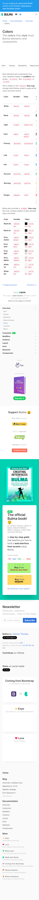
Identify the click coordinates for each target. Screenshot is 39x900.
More (5, 833)
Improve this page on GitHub (19, 301)
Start (4, 65)
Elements (6, 825)
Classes (12, 65)
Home (4, 21)
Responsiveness (8, 320)
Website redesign (9, 789)
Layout (5, 818)
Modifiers (6, 811)
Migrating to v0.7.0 (9, 786)
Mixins (5, 329)
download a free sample (19, 589)
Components (7, 828)
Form (4, 822)
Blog (4, 779)
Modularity (22, 65)
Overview (29, 21)
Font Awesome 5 (9, 793)
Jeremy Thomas (20, 634)
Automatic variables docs (12, 783)
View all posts (7, 796)
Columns (5, 815)
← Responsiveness (9, 285)
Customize (6, 808)
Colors (5, 323)
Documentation (16, 21)
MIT (21, 643)
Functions (6, 326)
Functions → (32, 285)
